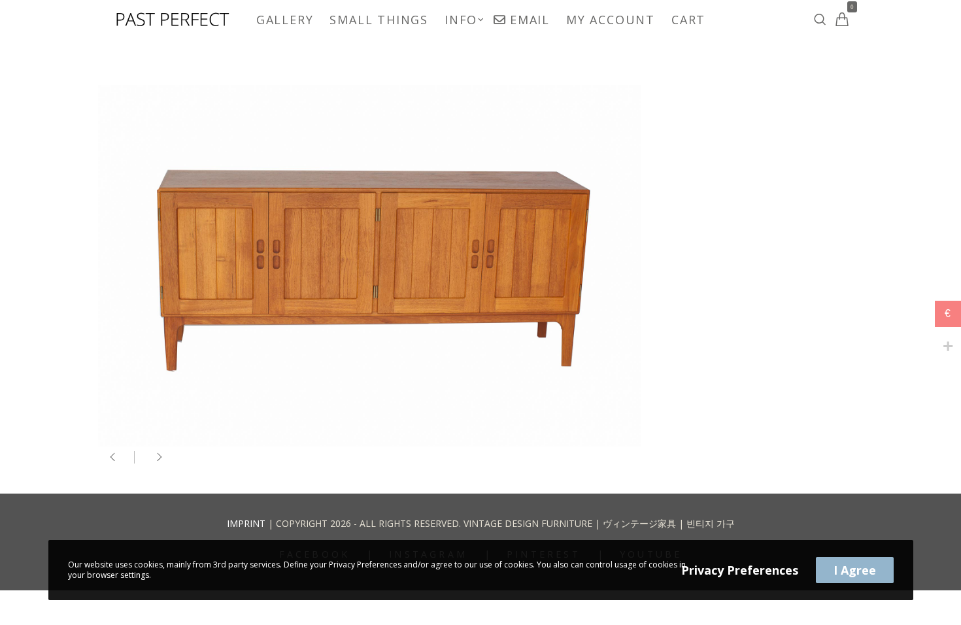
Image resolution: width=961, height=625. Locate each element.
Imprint (246, 523)
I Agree (855, 570)
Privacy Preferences (739, 570)
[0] (842, 19)
